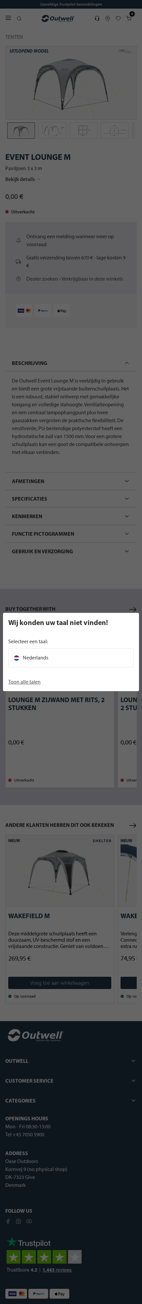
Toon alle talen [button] (24, 682)
